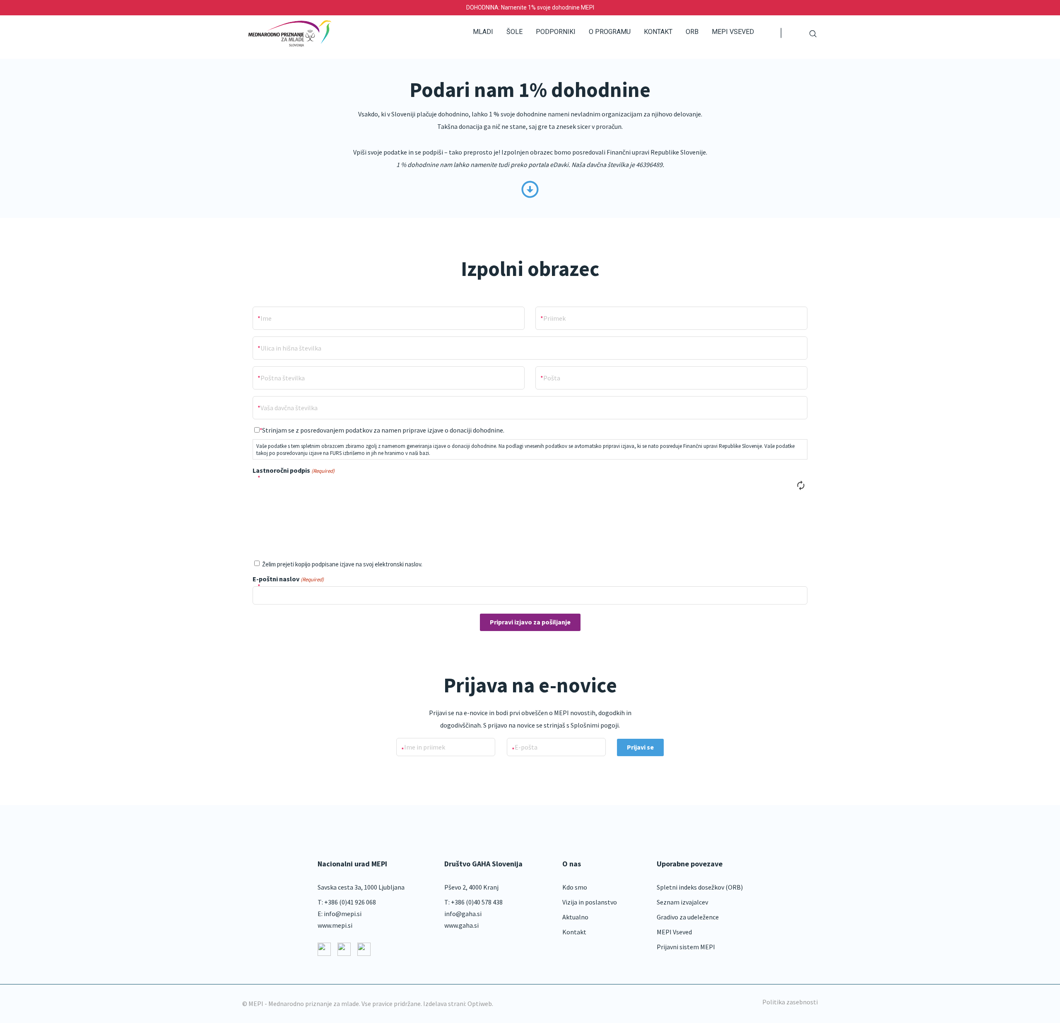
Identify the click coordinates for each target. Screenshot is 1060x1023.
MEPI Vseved (733, 32)
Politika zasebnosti (790, 1002)
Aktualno (575, 917)
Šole (514, 32)
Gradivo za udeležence (688, 917)
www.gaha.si (461, 925)
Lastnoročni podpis (294, 470)
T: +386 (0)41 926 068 (347, 902)
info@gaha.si (463, 913)
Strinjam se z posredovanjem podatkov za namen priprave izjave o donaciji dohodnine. (383, 430)
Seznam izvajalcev (682, 902)
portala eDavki (548, 164)
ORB (692, 32)
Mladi (483, 32)
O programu (610, 32)
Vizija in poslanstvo (589, 902)
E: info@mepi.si (339, 913)
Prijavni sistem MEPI (686, 947)
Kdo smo (574, 887)
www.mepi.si (335, 925)
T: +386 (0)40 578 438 (473, 902)
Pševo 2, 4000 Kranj (471, 887)
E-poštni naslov (288, 579)
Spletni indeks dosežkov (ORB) (700, 887)
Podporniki (556, 32)
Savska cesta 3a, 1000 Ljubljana (361, 887)
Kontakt (658, 32)
